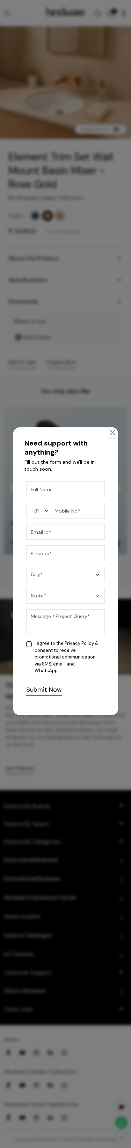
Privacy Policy (79, 643)
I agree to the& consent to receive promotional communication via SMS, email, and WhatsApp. (67, 657)
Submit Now (44, 689)
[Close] (112, 432)
